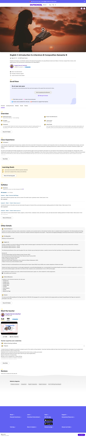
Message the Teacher (44, 95)
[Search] (53, 5)
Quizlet (4, 289)
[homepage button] (36, 5)
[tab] (3, 105)
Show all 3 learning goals (9, 175)
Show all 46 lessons (7, 217)
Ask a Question (15, 336)
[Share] (82, 8)
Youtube (5, 286)
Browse (44, 4)
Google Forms (6, 282)
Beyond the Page (6, 291)
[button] (43, 345)
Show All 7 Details (7, 131)
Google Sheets (6, 283)
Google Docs (6, 280)
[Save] (84, 8)
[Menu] (55, 4)
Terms (52, 1)
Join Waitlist (81, 434)
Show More (5, 158)
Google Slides (6, 285)
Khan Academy (6, 288)
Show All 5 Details (7, 303)
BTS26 (45, 1)
